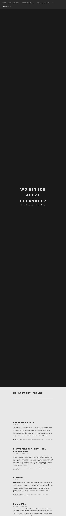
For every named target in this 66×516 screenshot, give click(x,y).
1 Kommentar (27, 495)
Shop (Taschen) (6, 6)
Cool (22, 467)
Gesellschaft (26, 467)
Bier (22, 439)
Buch (53, 2)
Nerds (38, 467)
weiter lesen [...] (24, 465)
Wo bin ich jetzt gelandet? (33, 195)
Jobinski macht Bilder (43, 2)
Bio (25, 494)
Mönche (38, 439)
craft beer (25, 439)
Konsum (34, 439)
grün (39, 494)
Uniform (18, 477)
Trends (42, 439)
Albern (22, 494)
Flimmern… (20, 504)
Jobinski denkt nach (28, 2)
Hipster (30, 439)
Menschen (15, 495)
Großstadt (35, 494)
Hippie (42, 494)
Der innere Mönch (24, 422)
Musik (35, 467)
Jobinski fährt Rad (14, 2)
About (4, 2)
